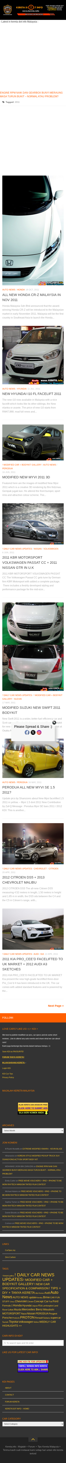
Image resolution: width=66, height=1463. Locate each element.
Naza (23, 1313)
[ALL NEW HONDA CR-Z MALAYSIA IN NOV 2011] (33, 230)
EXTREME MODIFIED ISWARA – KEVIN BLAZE (42, 1149)
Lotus (11, 1309)
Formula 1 (7, 1305)
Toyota (13, 1321)
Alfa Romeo (39, 1293)
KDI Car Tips (7, 1074)
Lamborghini (48, 1306)
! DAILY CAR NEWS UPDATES (17, 549)
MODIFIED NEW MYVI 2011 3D (26, 477)
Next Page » (56, 1005)
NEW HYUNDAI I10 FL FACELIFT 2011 (31, 394)
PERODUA (7, 468)
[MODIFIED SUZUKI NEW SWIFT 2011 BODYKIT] (33, 646)
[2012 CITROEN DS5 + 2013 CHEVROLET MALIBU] (33, 843)
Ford (55, 1301)
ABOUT (8, 1388)
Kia (42, 954)
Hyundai (22, 389)
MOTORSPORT (11, 1313)
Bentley (40, 1298)
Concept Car (41, 1301)
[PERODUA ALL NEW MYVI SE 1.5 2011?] (33, 758)
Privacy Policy (8, 1077)
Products (16, 1318)
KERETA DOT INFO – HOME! (17, 1409)
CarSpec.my (10, 1250)
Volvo (36, 1322)
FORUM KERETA (12, 1402)
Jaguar (35, 1306)
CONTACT (9, 1395)
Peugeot (53, 1313)
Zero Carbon (10, 1257)
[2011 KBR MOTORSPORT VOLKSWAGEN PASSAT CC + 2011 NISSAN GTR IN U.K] (33, 523)
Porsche (7, 1317)
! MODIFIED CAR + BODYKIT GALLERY (21, 465)
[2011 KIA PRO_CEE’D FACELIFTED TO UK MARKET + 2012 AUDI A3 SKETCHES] (33, 929)
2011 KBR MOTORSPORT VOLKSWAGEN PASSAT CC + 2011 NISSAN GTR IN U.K (29, 563)
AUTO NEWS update (25, 1297)
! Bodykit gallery (8, 1276)
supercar (56, 1317)
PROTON (27, 1317)
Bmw (46, 1297)
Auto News (8, 289)
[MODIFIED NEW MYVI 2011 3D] (33, 442)
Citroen (53, 868)
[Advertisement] (33, 57)
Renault (39, 1317)
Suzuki (18, 699)
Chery (12, 1302)
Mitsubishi (48, 1309)
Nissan (38, 549)
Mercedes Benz (32, 1309)
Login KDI (6, 1068)
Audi (36, 954)
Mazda (17, 1309)
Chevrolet (40, 868)
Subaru (46, 1318)
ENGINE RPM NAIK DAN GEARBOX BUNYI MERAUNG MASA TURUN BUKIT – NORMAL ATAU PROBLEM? (31, 1170)
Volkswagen (50, 549)
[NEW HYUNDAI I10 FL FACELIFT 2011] (33, 355)
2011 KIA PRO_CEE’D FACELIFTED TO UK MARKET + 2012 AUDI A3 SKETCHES (32, 964)
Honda (21, 289)
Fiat (50, 1301)
